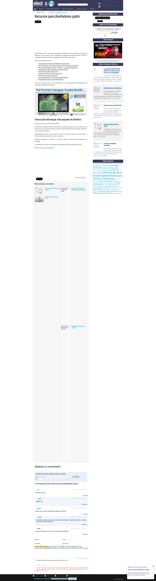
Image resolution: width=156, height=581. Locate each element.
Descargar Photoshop (99, 170)
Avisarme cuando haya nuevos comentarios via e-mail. (52, 560)
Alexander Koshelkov (109, 163)
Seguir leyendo (117, 81)
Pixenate (105, 184)
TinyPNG (112, 189)
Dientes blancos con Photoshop (113, 88)
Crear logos (119, 163)
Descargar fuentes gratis (109, 168)
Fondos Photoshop (104, 181)
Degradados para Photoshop (101, 166)
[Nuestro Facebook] (111, 5)
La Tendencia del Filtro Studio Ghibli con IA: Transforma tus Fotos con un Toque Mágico (112, 70)
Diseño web (108, 170)
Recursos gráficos (80, 177)
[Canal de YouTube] (60, 576)
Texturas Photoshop (106, 189)
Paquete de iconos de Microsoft (113, 105)
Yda (38, 490)
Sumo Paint (115, 188)
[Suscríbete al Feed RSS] (73, 576)
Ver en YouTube (102, 61)
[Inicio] (35, 10)
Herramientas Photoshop (52, 9)
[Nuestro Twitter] (110, 6)
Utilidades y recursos (81, 9)
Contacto (92, 9)
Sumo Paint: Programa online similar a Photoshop (78, 189)
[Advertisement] (61, 38)
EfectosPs (52, 12)
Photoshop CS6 (101, 183)
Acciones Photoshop (98, 163)
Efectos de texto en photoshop (107, 174)
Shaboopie (111, 188)
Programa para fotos (102, 186)
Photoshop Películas (110, 183)
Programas (110, 186)
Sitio (41, 123)
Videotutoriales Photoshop (103, 193)
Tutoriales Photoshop (67, 9)
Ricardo (39, 508)
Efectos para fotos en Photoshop (107, 177)
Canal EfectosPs (113, 61)
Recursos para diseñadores (47, 147)
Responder (85, 495)
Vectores (119, 191)
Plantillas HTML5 (111, 184)
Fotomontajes (115, 181)
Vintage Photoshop (117, 193)
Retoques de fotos (103, 188)
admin (39, 498)
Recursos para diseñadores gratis (57, 16)
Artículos (41, 9)
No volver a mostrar (148, 577)
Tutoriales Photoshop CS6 (108, 191)
